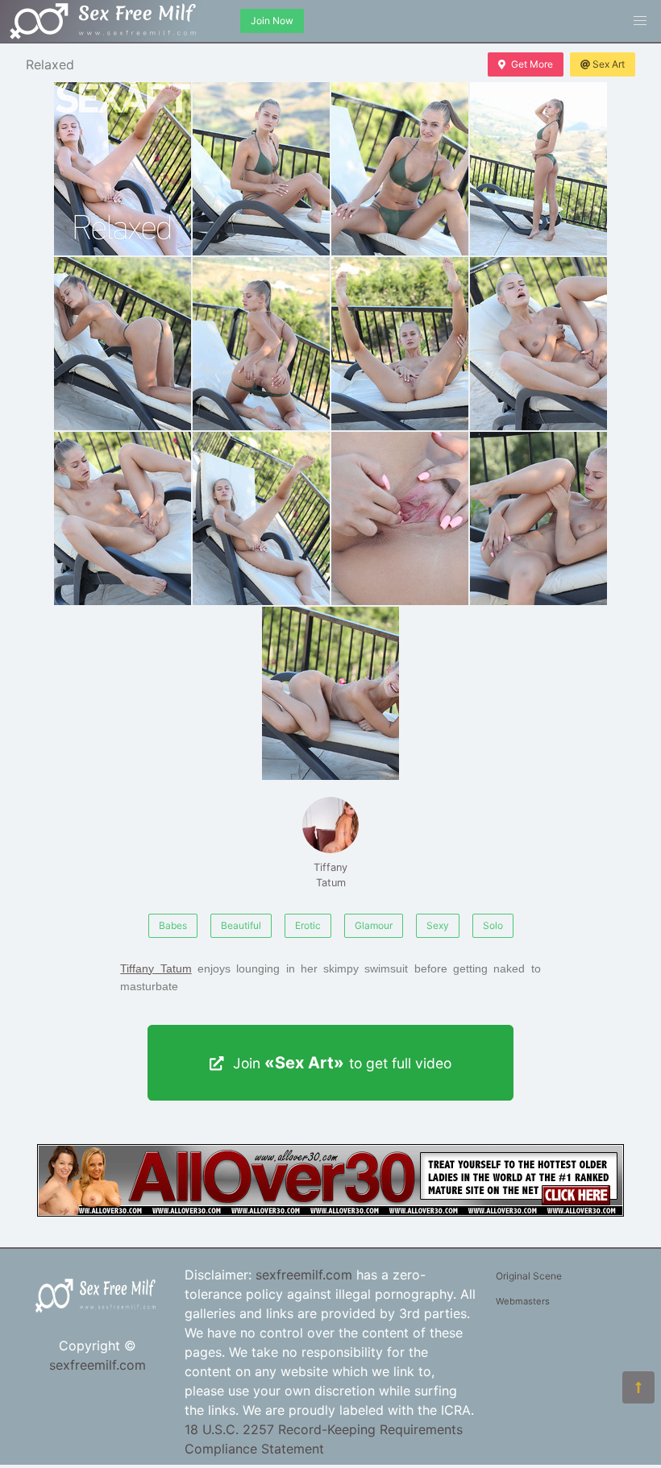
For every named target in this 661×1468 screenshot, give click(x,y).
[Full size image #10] (399, 518)
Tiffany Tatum (330, 875)
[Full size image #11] (538, 518)
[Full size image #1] (261, 168)
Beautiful (241, 925)
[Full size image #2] (399, 168)
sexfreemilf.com (97, 1365)
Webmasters (523, 1301)
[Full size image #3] (538, 168)
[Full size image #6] (399, 343)
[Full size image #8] (122, 518)
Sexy (437, 925)
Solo (493, 925)
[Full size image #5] (261, 343)
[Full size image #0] (122, 168)
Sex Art (608, 64)
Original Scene (529, 1276)
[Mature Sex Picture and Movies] (330, 1212)
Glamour (374, 925)
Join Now (272, 21)
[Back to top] (638, 1387)
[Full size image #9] (261, 518)
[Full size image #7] (538, 343)
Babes (173, 925)
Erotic (308, 925)
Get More (532, 64)
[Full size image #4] (122, 343)
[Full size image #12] (330, 693)
